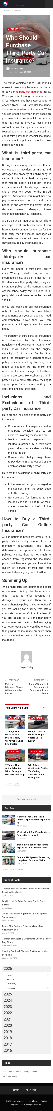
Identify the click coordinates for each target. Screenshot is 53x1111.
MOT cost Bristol (10, 1077)
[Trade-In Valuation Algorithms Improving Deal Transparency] (8, 848)
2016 (8, 1050)
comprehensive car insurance (25, 109)
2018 (8, 1038)
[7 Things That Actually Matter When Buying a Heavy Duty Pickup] (15, 755)
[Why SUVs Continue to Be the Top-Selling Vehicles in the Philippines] (38, 755)
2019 (8, 1032)
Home (16, 1090)
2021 (8, 1019)
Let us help (31, 1090)
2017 (8, 1044)
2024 (8, 1000)
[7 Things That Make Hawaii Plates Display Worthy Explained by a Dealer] (15, 722)
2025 (8, 994)
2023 (8, 1007)
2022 (8, 1013)
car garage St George (12, 1072)
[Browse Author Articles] (26, 657)
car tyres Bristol (30, 1072)
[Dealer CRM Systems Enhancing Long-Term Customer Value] (8, 860)
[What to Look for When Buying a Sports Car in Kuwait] (38, 722)
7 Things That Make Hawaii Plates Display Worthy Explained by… (33, 819)
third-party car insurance (27, 91)
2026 (8, 968)
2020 (8, 1025)
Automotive (13, 29)
